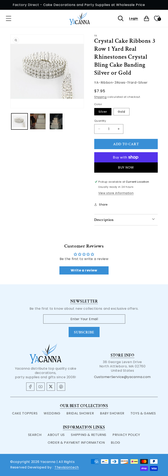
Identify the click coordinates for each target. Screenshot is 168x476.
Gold (121, 112)
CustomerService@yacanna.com (122, 377)
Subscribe (84, 332)
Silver (103, 112)
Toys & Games (143, 413)
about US (56, 434)
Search (35, 434)
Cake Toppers (24, 413)
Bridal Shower (80, 413)
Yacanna (48, 461)
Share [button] (103, 205)
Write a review (84, 270)
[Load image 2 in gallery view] (38, 121)
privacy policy (126, 434)
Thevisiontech (66, 467)
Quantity (100, 121)
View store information (116, 193)
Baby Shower (112, 413)
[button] (8, 18)
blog (115, 442)
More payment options (126, 167)
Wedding (52, 413)
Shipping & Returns (88, 434)
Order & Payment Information (76, 442)
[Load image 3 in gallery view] (56, 121)
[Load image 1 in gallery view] (19, 121)
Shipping (100, 97)
